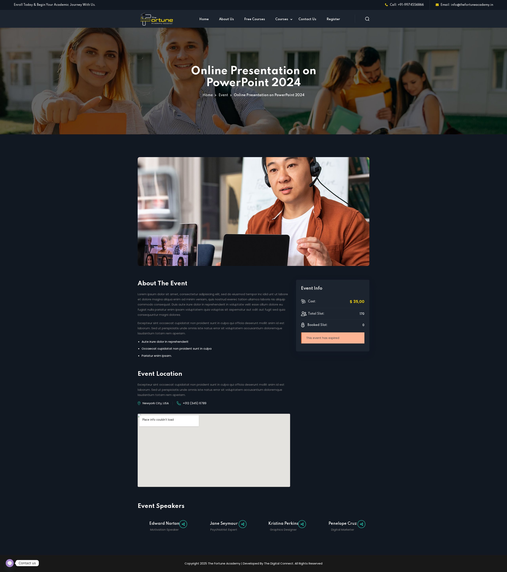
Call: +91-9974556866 (407, 5)
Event (223, 95)
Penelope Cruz (343, 524)
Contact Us (307, 19)
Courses (281, 19)
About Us (226, 19)
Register (333, 19)
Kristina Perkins (283, 524)
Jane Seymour (224, 524)
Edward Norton (164, 524)
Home (204, 19)
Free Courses (254, 19)
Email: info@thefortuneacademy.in (467, 5)
